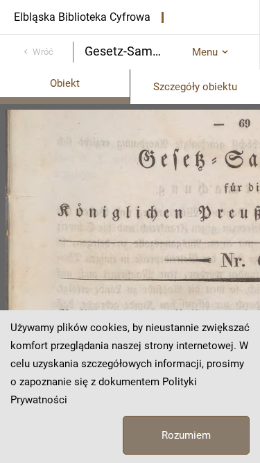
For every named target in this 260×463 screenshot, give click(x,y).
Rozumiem (186, 435)
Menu (205, 52)
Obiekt (65, 83)
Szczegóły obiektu (195, 87)
